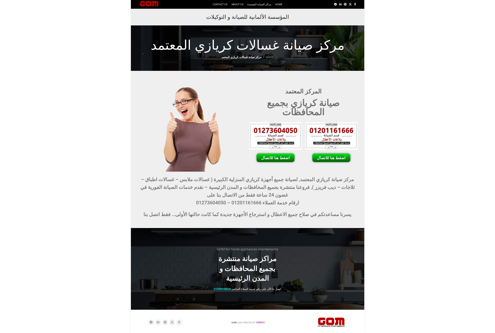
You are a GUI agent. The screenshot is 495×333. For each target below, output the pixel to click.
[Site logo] (149, 4)
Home (269, 57)
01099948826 (222, 289)
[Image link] (331, 322)
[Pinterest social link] (345, 4)
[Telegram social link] (335, 4)
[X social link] (350, 4)
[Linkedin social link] (340, 4)
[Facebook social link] (355, 4)
